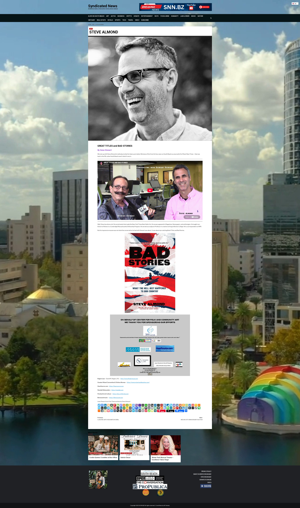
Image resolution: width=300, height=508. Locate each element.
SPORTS (117, 20)
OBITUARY (91, 20)
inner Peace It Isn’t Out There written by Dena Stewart (114, 401)
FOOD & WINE (164, 16)
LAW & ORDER (184, 16)
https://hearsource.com (116, 386)
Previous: (108, 418)
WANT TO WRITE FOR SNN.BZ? (202, 474)
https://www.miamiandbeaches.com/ (138, 382)
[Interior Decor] (134, 445)
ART (107, 16)
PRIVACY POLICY (206, 471)
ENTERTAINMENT (147, 16)
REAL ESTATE (101, 20)
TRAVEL (130, 20)
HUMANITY (174, 16)
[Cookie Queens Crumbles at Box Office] (103, 445)
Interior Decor (125, 457)
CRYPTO (129, 16)
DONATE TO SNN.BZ (205, 479)
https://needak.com (117, 390)
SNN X (137, 20)
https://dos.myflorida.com (121, 394)
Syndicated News (102, 6)
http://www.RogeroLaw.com (129, 378)
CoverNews (159, 505)
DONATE (136, 16)
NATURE (200, 16)
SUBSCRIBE (145, 20)
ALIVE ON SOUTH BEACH (96, 16)
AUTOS (113, 16)
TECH (124, 20)
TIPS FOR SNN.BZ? (206, 476)
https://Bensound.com (116, 397)
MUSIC (193, 16)
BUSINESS (121, 16)
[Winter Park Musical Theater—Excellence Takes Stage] (166, 445)
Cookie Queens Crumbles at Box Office (103, 457)
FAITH (157, 16)
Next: (191, 418)
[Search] (211, 18)
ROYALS (110, 20)
